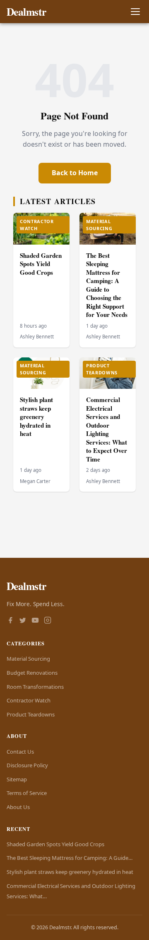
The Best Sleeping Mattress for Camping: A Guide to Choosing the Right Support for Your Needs (106, 285)
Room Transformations (35, 686)
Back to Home (75, 172)
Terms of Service (27, 793)
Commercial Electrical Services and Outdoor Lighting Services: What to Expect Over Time (106, 429)
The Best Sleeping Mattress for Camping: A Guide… (69, 857)
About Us (18, 807)
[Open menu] (135, 12)
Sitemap (17, 779)
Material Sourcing (28, 658)
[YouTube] (35, 621)
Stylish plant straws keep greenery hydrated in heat (36, 416)
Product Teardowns (31, 714)
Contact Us (20, 751)
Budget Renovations (32, 672)
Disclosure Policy (27, 765)
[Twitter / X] (22, 621)
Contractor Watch (28, 700)
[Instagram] (47, 621)
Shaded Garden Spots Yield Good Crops (41, 264)
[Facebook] (10, 621)
